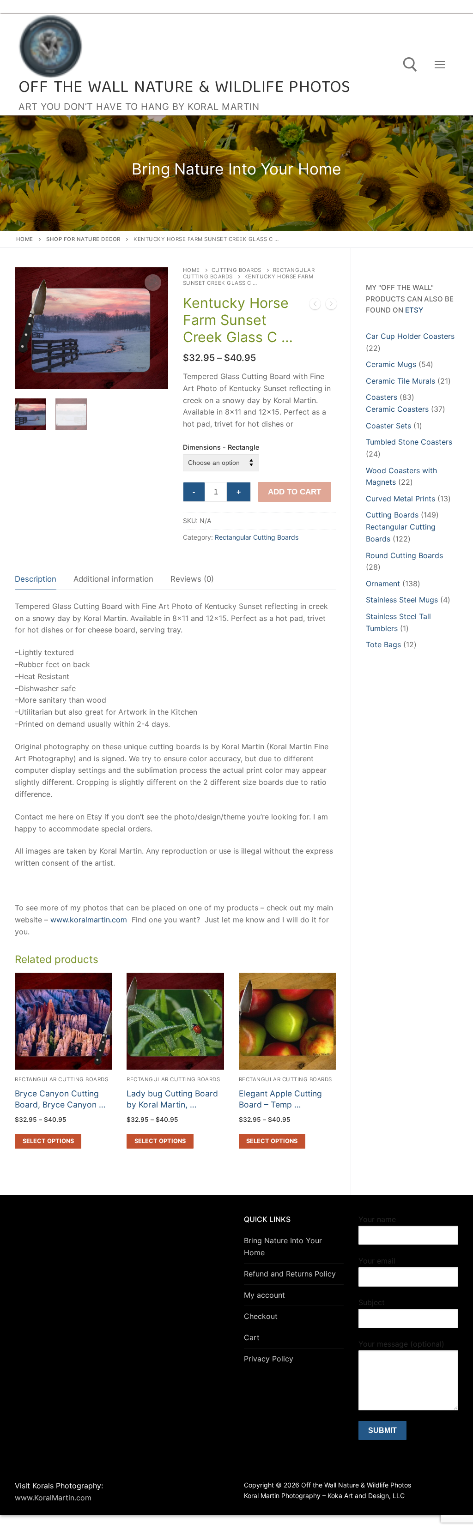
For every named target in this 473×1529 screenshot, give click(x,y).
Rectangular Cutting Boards (256, 537)
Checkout (261, 1316)
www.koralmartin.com (88, 919)
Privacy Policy (268, 1358)
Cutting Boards (236, 270)
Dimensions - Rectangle (221, 447)
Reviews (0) (192, 579)
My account (264, 1295)
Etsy (414, 310)
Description (35, 579)
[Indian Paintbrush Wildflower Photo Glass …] (331, 305)
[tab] (35, 579)
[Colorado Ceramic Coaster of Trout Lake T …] (315, 305)
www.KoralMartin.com (53, 1497)
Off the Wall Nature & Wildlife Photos (184, 88)
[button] (153, 282)
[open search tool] (410, 64)
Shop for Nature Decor (83, 239)
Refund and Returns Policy (290, 1273)
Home (24, 239)
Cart (252, 1337)
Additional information (113, 579)
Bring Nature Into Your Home (283, 1246)
